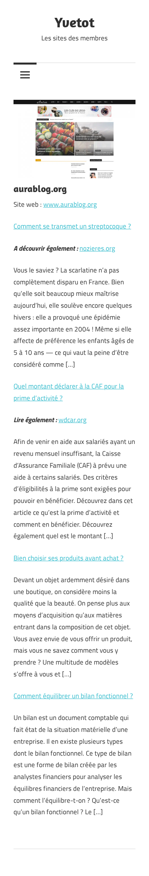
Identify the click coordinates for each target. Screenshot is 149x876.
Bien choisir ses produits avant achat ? (69, 558)
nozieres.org (97, 248)
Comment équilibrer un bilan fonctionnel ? (73, 696)
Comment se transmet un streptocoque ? (72, 226)
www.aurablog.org (70, 204)
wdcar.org (72, 420)
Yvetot (74, 22)
